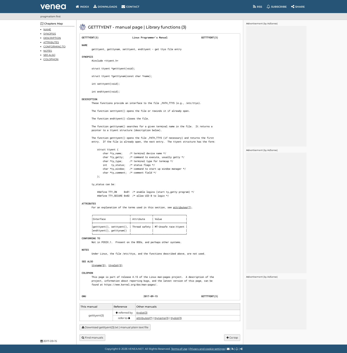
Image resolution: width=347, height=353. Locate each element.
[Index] (53, 6)
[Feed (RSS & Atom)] (233, 348)
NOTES (47, 50)
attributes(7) (182, 207)
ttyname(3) (99, 265)
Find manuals (93, 337)
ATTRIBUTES (51, 42)
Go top (233, 337)
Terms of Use (179, 348)
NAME (47, 29)
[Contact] (228, 348)
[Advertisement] (276, 86)
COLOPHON (50, 59)
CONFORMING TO (54, 46)
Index (84, 6)
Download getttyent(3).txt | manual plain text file (116, 327)
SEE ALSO (49, 54)
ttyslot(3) (115, 265)
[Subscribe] (237, 348)
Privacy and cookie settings (207, 348)
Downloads (107, 6)
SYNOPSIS (49, 33)
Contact (132, 6)
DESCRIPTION (52, 37)
